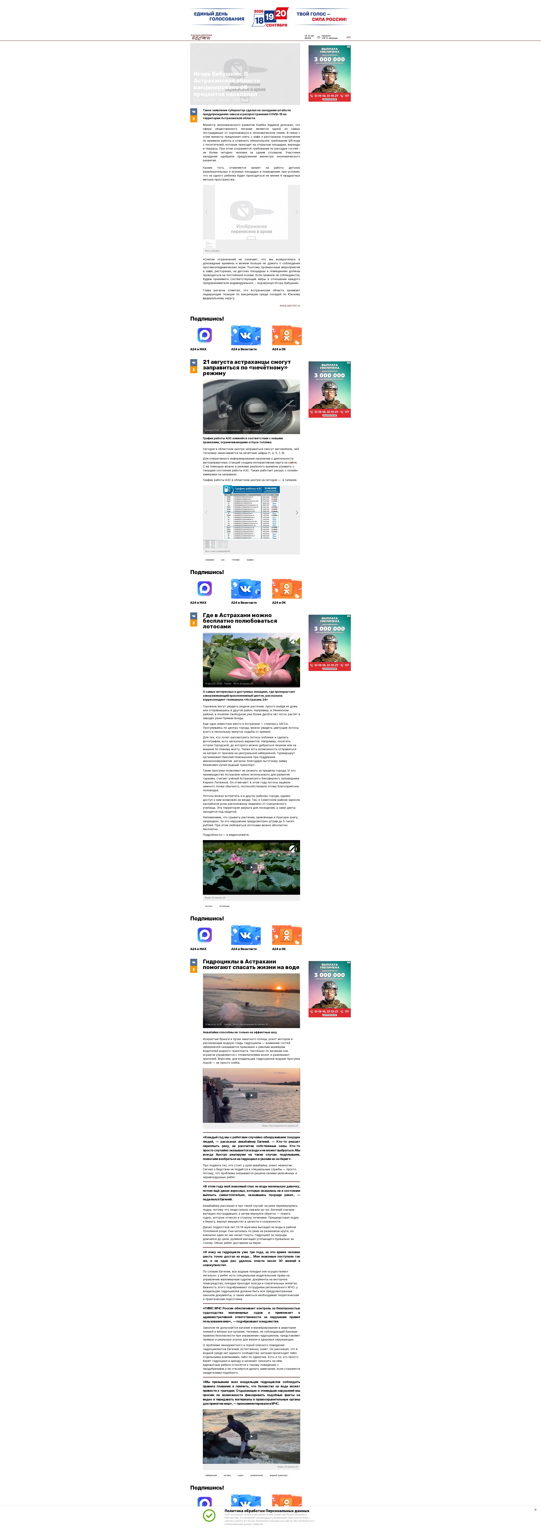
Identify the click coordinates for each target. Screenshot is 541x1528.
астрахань (224, 906)
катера (227, 1475)
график (250, 560)
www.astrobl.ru (290, 305)
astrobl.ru (244, 100)
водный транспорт (279, 1475)
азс (223, 560)
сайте (292, 462)
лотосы (208, 906)
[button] (297, 513)
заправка (209, 560)
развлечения (256, 1475)
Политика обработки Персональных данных (267, 1511)
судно (240, 1475)
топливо (236, 560)
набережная (211, 1475)
